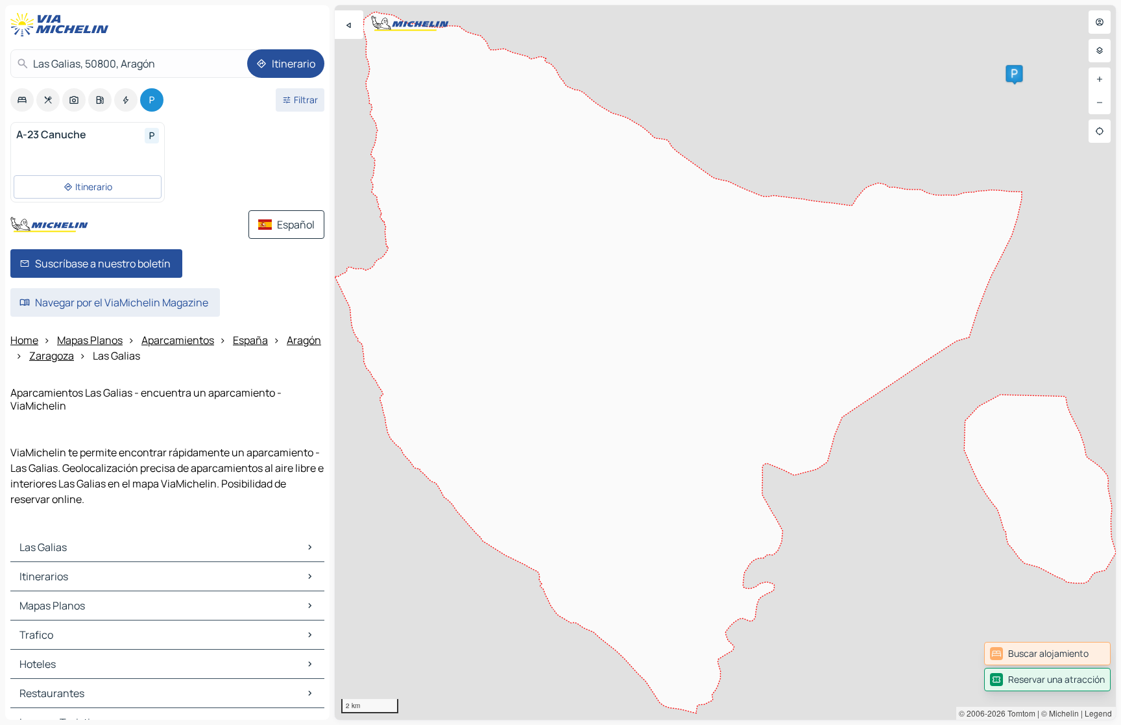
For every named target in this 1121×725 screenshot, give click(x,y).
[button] (1014, 73)
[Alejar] (1100, 102)
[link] (1047, 653)
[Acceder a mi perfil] (1100, 22)
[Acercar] (1100, 79)
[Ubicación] (1100, 131)
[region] (725, 362)
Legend (1098, 713)
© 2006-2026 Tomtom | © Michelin (1019, 713)
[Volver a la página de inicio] (62, 24)
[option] (22, 100)
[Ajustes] (1100, 50)
